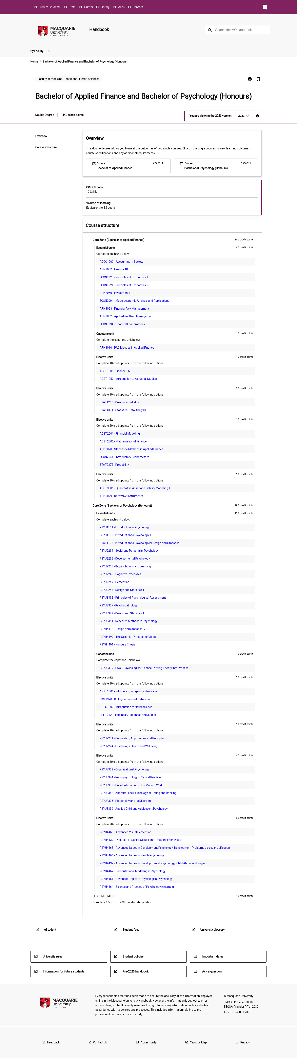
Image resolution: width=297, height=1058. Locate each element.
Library (105, 7)
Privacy (245, 1042)
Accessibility (148, 1042)
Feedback (53, 1042)
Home (34, 61)
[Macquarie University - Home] (56, 32)
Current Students (50, 7)
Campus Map (198, 1042)
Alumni (88, 7)
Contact (138, 7)
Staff (72, 7)
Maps (121, 7)
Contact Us (100, 1042)
